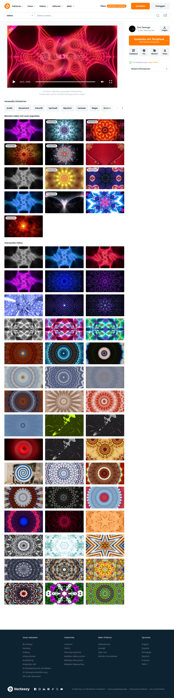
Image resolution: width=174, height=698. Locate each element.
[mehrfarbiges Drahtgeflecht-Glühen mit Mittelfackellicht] (64, 202)
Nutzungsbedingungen (117, 689)
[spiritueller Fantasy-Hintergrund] (23, 226)
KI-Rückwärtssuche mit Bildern (37, 668)
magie (95, 108)
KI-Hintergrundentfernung (35, 672)
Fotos (30, 6)
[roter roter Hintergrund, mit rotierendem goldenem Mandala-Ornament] (105, 154)
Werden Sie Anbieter (107, 656)
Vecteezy (27, 648)
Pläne (103, 6)
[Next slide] (120, 108)
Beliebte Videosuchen (74, 664)
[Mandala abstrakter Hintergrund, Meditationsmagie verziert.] (23, 353)
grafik (10, 108)
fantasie (82, 108)
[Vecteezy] (7, 6)
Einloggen (160, 6)
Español (145, 648)
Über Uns (102, 652)
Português (146, 652)
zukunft (39, 108)
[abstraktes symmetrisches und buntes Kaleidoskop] (105, 521)
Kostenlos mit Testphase (149, 40)
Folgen (164, 30)
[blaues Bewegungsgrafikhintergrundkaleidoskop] (64, 130)
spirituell (53, 108)
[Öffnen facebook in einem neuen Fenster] (35, 689)
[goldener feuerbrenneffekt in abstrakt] (105, 449)
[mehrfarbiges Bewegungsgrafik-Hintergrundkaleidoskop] (64, 178)
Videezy (26, 652)
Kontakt (101, 648)
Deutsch (145, 656)
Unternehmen (29, 656)
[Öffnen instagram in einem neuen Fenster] (40, 689)
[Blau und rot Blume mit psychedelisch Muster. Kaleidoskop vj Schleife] (23, 521)
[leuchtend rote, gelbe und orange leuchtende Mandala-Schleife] (105, 130)
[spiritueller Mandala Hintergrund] (23, 154)
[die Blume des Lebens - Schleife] (64, 154)
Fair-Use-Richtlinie (157, 689)
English (145, 644)
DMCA (67, 648)
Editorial (56, 6)
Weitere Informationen (140, 69)
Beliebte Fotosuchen (73, 660)
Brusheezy (27, 644)
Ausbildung (28, 660)
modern (107, 108)
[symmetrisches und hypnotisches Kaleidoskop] (64, 545)
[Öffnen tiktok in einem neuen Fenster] (53, 689)
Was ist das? (153, 62)
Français (146, 660)
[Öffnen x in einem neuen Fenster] (57, 689)
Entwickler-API (29, 664)
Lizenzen (68, 644)
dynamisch (24, 108)
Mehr (69, 6)
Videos (42, 6)
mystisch (67, 108)
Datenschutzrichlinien (138, 689)
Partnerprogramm (72, 652)
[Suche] (158, 15)
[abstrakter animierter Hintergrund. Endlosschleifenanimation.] (105, 202)
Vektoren (16, 6)
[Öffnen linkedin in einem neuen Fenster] (44, 689)
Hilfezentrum (104, 644)
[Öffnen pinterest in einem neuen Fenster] (48, 689)
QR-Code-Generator (32, 676)
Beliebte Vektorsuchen (74, 656)
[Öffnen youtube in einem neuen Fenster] (62, 689)
